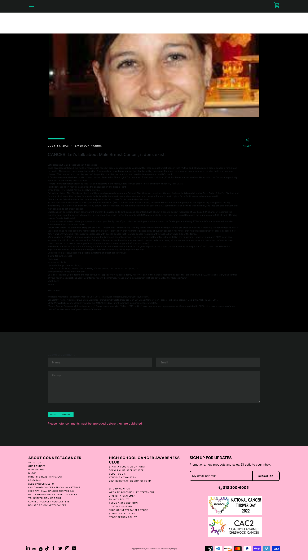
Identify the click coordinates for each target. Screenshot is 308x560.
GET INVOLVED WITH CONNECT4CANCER (52, 494)
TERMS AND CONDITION (123, 503)
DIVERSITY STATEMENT (123, 495)
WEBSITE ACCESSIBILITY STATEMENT (131, 492)
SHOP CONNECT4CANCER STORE (128, 510)
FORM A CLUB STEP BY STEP (126, 470)
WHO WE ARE (36, 469)
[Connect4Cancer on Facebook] (53, 548)
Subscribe (266, 476)
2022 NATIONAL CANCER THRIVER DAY (51, 491)
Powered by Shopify (169, 549)
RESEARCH (34, 480)
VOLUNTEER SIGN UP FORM (44, 498)
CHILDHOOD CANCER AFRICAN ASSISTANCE (54, 487)
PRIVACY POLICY (119, 499)
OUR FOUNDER (36, 466)
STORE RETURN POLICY (123, 517)
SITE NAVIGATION (119, 488)
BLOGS (32, 473)
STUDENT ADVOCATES (122, 477)
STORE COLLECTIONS (122, 513)
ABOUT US (34, 462)
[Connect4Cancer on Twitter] (60, 548)
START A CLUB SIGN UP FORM (127, 466)
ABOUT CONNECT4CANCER (55, 458)
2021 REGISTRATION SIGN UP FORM (130, 481)
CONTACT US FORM (120, 506)
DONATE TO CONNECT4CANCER (47, 505)
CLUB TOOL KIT (118, 473)
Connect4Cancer (153, 549)
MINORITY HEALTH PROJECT (45, 476)
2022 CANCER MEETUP (41, 484)
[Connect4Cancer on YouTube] (74, 548)
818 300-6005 (236, 487)
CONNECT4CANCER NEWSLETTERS (49, 501)
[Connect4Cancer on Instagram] (67, 548)
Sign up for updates (211, 458)
